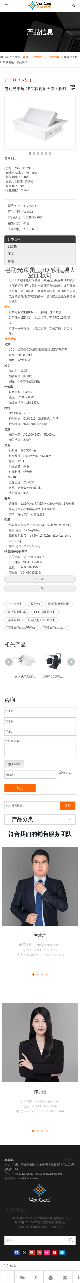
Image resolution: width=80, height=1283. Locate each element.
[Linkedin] (62, 1252)
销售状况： (15, 223)
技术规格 (14, 239)
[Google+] (39, 1252)
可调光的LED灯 (54, 628)
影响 (11, 261)
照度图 (12, 246)
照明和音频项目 (59, 604)
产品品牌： (15, 211)
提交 (20, 788)
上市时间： (15, 229)
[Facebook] (17, 1252)
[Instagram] (47, 1252)
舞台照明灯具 (16, 612)
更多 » (69, 1160)
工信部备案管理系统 (53, 1222)
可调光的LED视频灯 (21, 628)
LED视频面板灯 (45, 612)
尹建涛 (40, 935)
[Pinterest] (54, 1252)
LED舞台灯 (15, 604)
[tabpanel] (40, 906)
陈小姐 (40, 1092)
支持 (58, 1226)
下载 (11, 254)
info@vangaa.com (28, 1178)
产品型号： (15, 217)
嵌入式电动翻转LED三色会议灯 (26, 676)
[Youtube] (32, 1252)
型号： (12, 206)
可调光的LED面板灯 (42, 620)
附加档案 (14, 764)
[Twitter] (24, 1252)
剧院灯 (35, 604)
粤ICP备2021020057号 (27, 1222)
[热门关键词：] (71, 1240)
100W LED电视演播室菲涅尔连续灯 (54, 676)
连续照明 (13, 620)
